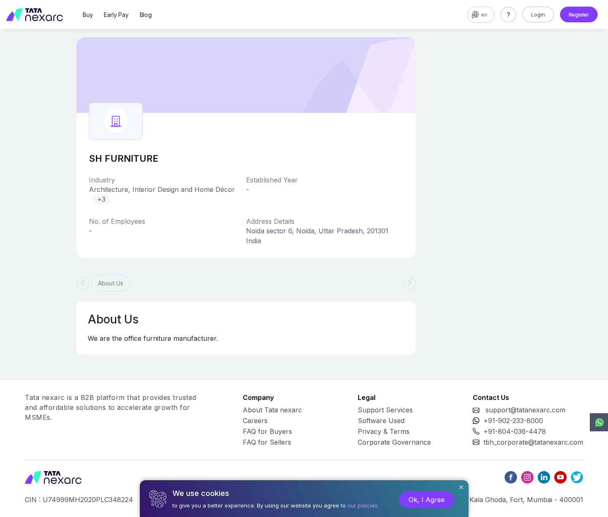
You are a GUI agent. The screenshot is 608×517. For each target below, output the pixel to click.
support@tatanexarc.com (525, 410)
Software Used (381, 420)
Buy (88, 14)
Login (538, 14)
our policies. (363, 505)
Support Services (385, 410)
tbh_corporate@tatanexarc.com (533, 442)
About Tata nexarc (272, 410)
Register (579, 14)
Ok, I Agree (427, 499)
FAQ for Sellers (267, 442)
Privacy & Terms (383, 431)
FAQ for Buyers (267, 431)
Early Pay (116, 14)
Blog (146, 14)
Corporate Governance (394, 442)
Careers (255, 420)
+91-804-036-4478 (515, 431)
